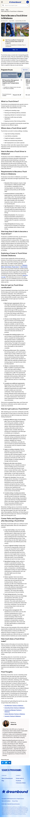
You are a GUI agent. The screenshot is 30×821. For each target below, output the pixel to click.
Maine (2, 266)
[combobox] (17, 5)
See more (25, 69)
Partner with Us (20, 778)
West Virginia (24, 266)
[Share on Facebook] (2, 762)
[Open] (27, 5)
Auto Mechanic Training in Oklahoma (13, 705)
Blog (7, 9)
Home (2, 9)
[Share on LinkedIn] (9, 762)
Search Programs (11, 770)
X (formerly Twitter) (21, 782)
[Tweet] (6, 762)
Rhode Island (15, 266)
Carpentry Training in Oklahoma (12, 716)
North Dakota (8, 266)
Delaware (24, 265)
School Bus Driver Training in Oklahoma (14, 707)
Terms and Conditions (6, 801)
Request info (16, 94)
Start (14, 49)
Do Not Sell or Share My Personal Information (11, 804)
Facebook (18, 780)
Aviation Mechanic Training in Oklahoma (14, 714)
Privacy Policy (15, 801)
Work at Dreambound (7, 778)
